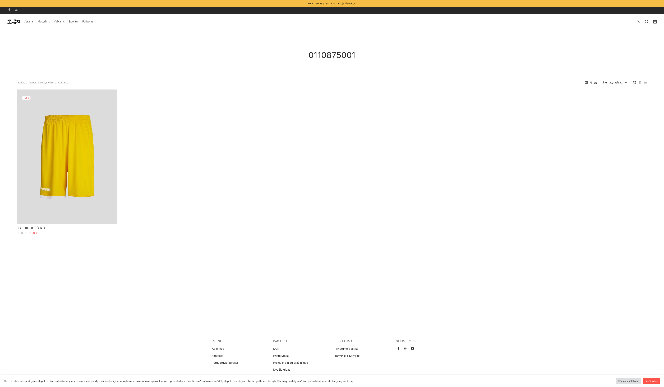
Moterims (44, 21)
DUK (276, 348)
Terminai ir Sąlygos (347, 355)
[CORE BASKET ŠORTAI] (67, 156)
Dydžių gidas (281, 369)
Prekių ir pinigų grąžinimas (290, 362)
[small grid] (640, 82)
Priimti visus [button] (651, 381)
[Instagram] (16, 10)
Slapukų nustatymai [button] (628, 381)
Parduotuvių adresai (225, 362)
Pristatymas (281, 355)
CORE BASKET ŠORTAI (31, 228)
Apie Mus (218, 348)
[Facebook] (9, 10)
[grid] (634, 82)
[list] (645, 82)
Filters (593, 82)
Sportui (73, 21)
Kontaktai (218, 355)
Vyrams (29, 21)
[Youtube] (412, 349)
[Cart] (655, 22)
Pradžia (21, 82)
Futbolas (87, 21)
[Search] (647, 22)
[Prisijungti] (638, 22)
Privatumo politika (346, 348)
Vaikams (59, 21)
